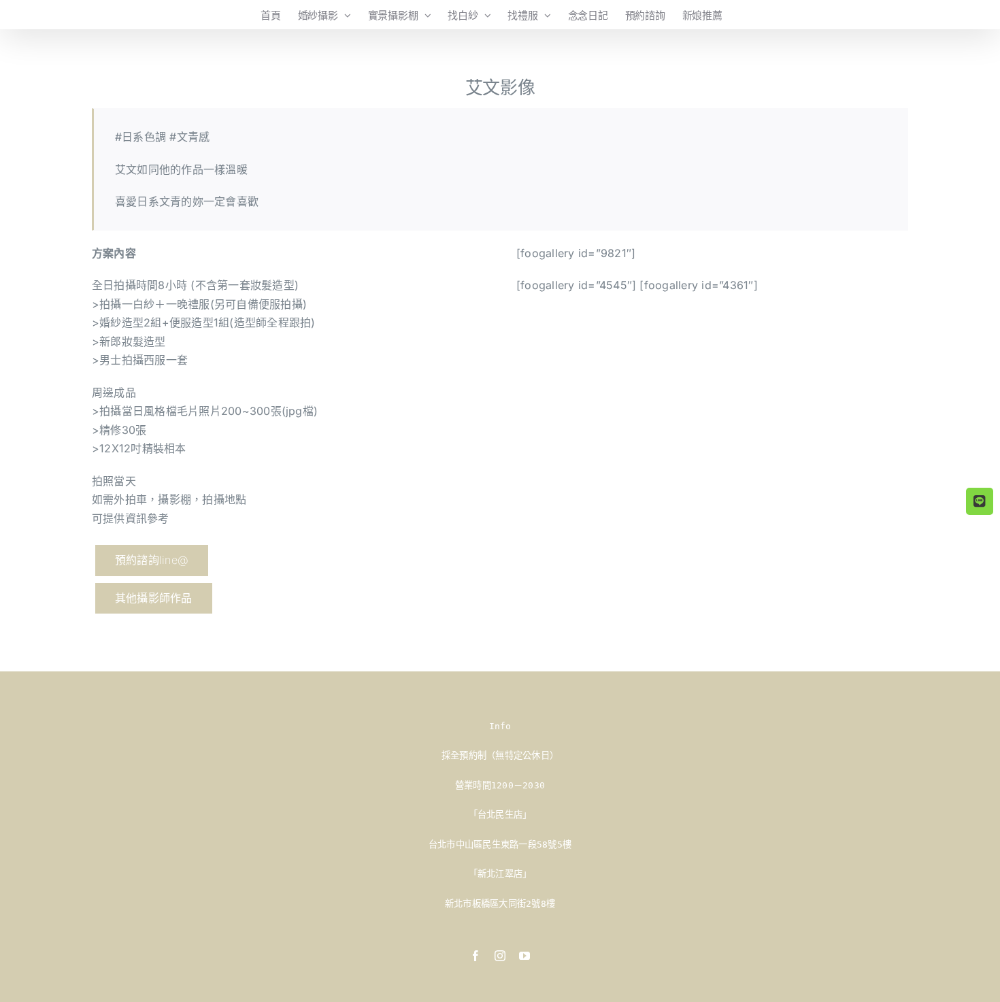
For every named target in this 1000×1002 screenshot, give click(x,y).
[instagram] (500, 955)
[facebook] (475, 955)
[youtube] (524, 955)
